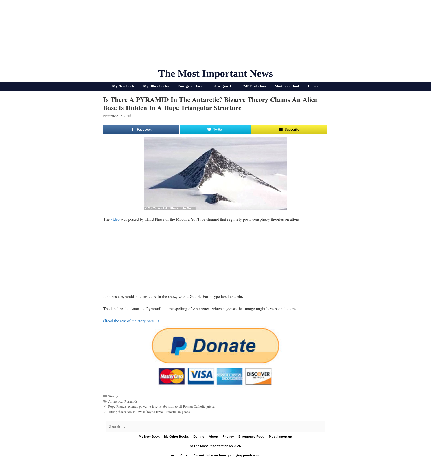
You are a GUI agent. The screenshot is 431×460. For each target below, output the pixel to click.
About (213, 436)
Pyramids (131, 401)
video (116, 219)
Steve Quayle (222, 86)
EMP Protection (253, 86)
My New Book (123, 86)
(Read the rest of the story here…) (131, 320)
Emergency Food (191, 86)
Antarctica (115, 401)
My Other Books (156, 86)
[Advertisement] (215, 35)
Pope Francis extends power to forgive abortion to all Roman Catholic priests (161, 406)
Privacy (228, 436)
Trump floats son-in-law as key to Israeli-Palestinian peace (149, 411)
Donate (313, 86)
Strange (113, 396)
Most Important (287, 86)
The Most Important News (215, 73)
